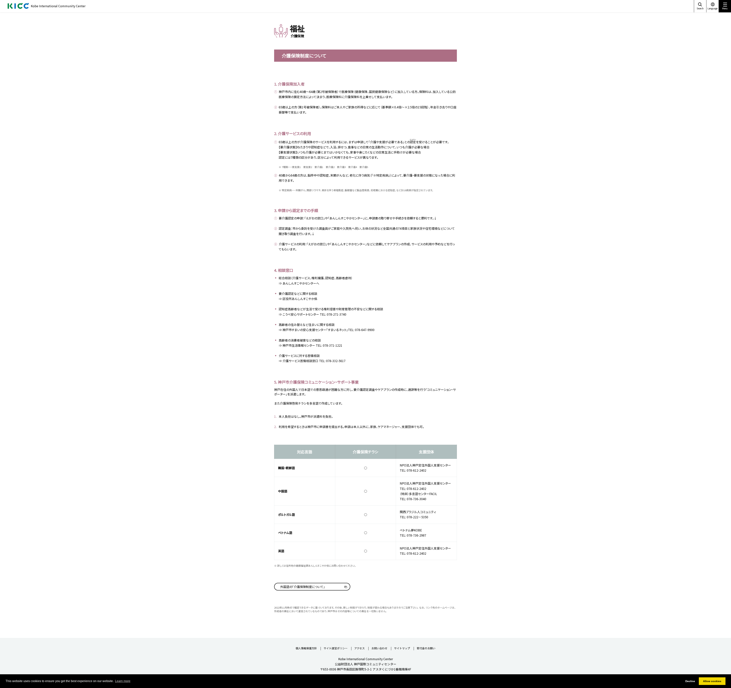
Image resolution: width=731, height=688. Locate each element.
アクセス (359, 648)
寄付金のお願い (426, 648)
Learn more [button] (122, 681)
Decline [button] (690, 681)
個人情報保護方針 (306, 648)
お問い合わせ (379, 648)
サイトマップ (402, 648)
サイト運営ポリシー (336, 648)
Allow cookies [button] (712, 681)
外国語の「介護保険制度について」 (302, 586)
